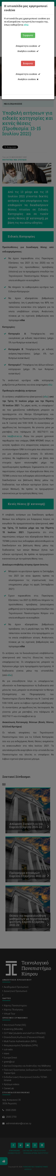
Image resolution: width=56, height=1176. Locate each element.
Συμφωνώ (28, 35)
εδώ (26, 25)
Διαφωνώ (28, 63)
